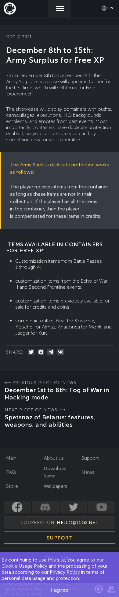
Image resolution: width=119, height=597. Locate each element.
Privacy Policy (65, 572)
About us (54, 458)
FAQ (11, 472)
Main (11, 458)
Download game (55, 472)
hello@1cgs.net (77, 522)
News (88, 472)
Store (12, 486)
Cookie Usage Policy (24, 566)
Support (90, 458)
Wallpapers (55, 486)
